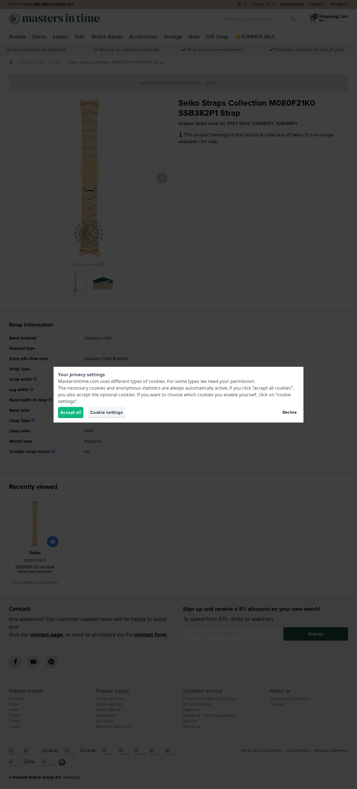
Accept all (70, 412)
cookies (157, 381)
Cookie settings (106, 412)
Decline (290, 412)
